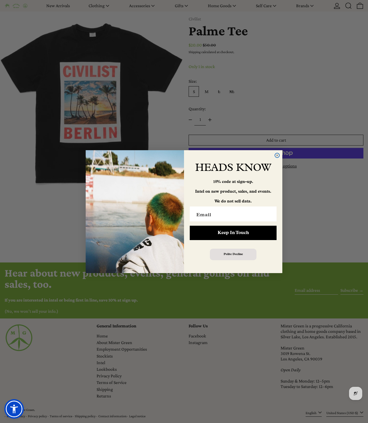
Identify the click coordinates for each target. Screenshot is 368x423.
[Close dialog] (277, 155)
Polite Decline (233, 254)
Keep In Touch (233, 233)
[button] (14, 409)
